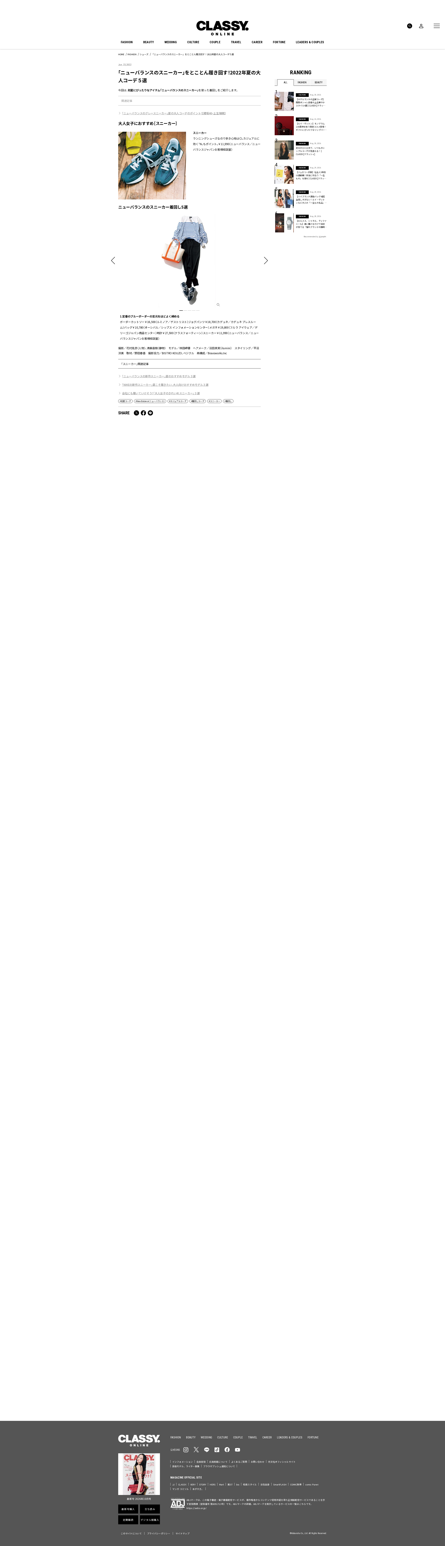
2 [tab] (185, 310)
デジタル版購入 (233, 1330)
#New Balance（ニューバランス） (150, 401)
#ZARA (306, 1270)
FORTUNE (279, 42)
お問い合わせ (258, 1461)
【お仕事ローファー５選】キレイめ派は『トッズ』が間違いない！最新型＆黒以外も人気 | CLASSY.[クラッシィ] (152, 1111)
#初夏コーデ (125, 401)
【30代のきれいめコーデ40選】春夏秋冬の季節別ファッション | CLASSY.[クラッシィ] (225, 819)
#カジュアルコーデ (177, 401)
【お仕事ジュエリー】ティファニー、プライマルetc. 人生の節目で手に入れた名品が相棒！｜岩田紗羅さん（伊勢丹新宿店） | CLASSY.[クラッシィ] (225, 921)
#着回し (228, 401)
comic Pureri (312, 1484)
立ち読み (233, 1305)
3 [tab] (189, 310)
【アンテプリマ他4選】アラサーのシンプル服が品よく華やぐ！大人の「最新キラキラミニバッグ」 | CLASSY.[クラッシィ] (153, 921)
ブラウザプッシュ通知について (219, 1466)
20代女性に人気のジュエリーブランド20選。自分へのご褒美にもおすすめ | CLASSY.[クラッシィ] (225, 1111)
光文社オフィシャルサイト (282, 1461)
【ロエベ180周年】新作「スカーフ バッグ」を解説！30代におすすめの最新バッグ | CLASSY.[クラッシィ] (225, 1017)
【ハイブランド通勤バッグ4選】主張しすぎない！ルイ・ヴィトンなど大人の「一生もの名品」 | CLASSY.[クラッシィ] (311, 199)
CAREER (257, 42)
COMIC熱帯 (296, 1484)
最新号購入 (233, 1292)
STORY (202, 1484)
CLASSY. (182, 1484)
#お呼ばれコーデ (315, 1259)
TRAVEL (236, 42)
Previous (313, 1215)
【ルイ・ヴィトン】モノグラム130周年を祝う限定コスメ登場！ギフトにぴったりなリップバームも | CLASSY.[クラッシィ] (311, 126)
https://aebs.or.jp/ (197, 1508)
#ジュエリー (284, 1259)
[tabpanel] (189, 277)
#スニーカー (214, 401)
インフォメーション (182, 1461)
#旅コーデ (287, 1265)
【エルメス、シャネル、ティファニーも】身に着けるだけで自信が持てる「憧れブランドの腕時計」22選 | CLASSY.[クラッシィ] (311, 224)
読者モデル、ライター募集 (186, 1466)
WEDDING (170, 42)
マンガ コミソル (180, 1489)
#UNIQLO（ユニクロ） (287, 1270)
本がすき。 (198, 1489)
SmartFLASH (279, 1484)
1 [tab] (181, 310)
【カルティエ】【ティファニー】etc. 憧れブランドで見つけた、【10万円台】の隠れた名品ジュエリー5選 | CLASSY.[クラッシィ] (153, 822)
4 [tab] (193, 310)
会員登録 (201, 1461)
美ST (230, 1484)
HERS (213, 1484)
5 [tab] (198, 310)
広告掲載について (218, 1461)
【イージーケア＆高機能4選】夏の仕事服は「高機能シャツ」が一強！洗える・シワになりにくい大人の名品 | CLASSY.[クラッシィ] (153, 623)
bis (237, 1484)
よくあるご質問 (239, 1461)
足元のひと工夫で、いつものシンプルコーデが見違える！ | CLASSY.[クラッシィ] (223, 526)
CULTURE (193, 42)
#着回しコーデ (197, 401)
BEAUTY (148, 42)
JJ (173, 1484)
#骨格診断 (320, 1270)
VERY (193, 1484)
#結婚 (299, 1265)
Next (323, 1215)
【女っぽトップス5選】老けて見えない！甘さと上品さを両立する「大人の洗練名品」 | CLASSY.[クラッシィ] (153, 526)
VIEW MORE (301, 1396)
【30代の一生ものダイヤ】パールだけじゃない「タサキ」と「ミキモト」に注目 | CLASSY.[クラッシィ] (226, 720)
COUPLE (215, 42)
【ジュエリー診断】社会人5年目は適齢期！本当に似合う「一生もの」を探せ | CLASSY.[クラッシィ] (311, 175)
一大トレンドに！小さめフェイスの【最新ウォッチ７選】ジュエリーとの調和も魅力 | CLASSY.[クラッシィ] (225, 621)
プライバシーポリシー (158, 1533)
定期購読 (233, 1317)
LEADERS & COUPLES (310, 42)
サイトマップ (182, 1533)
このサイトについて (131, 1533)
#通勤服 (298, 1259)
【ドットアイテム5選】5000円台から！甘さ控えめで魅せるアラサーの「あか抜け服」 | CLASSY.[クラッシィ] (151, 1017)
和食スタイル (250, 1484)
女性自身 (265, 1484)
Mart (221, 1484)
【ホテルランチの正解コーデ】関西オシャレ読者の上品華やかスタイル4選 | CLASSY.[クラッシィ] (310, 102)
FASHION (127, 42)
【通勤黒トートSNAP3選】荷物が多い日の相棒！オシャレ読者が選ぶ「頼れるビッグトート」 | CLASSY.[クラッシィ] (152, 722)
